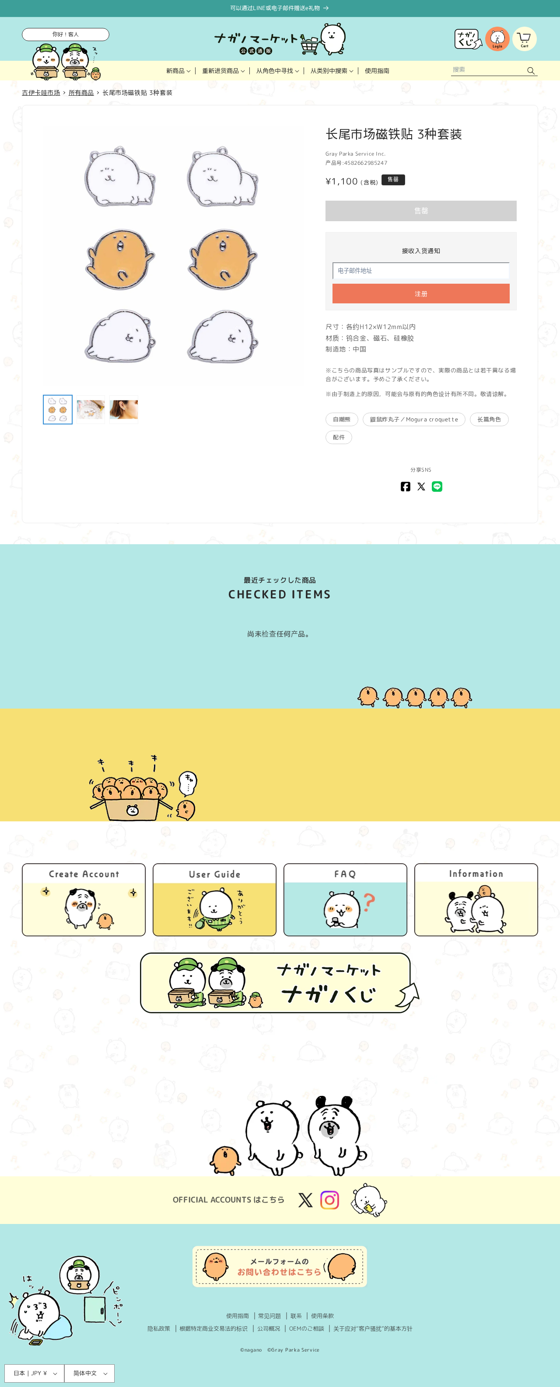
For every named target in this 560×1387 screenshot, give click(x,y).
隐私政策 (158, 1328)
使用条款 (322, 1316)
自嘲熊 (342, 419)
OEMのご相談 (306, 1328)
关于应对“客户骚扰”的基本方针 (373, 1328)
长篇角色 (489, 419)
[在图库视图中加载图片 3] (123, 409)
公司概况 (268, 1328)
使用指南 (237, 1316)
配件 (339, 437)
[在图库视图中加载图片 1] (57, 409)
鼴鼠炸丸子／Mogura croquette (414, 419)
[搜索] (531, 70)
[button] (178, 70)
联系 (296, 1316)
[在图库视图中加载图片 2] (91, 409)
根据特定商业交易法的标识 (213, 1328)
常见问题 (269, 1316)
